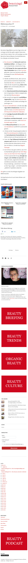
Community (8, 21)
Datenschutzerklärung (16, 444)
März (4, 480)
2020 (4, 493)
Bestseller (3, 236)
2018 (4, 496)
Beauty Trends (4, 13)
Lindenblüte (19, 236)
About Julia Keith (4, 521)
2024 (3, 486)
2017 (4, 498)
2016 (4, 500)
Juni (4, 475)
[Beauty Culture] (14, 392)
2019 (4, 495)
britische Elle (22, 99)
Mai (4, 476)
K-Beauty (14, 236)
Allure (13, 83)
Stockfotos (23, 237)
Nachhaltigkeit (3, 237)
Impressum (3, 517)
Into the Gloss (8, 116)
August (5, 466)
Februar (5, 481)
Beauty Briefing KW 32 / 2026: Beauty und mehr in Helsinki (14, 471)
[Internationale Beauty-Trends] (14, 347)
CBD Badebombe (19, 74)
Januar (5, 483)
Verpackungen (8, 239)
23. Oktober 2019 (4, 26)
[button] (5, 231)
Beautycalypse (16, 95)
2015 (4, 501)
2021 (3, 491)
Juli (4, 473)
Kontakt (2, 529)
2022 (3, 490)
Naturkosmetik (16, 21)
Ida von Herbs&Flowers (10, 106)
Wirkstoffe (14, 239)
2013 (4, 505)
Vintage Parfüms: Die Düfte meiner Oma (16, 417)
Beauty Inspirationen (6, 14)
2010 (3, 509)
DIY (11, 236)
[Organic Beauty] (14, 369)
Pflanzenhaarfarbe (17, 237)
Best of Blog (3, 523)
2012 (4, 506)
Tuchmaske (3, 239)
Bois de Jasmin (8, 62)
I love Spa (23, 70)
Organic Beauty (4, 15)
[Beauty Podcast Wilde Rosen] (14, 550)
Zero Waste (18, 239)
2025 (3, 485)
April (4, 478)
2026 (3, 465)
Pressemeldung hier (12, 133)
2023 (3, 488)
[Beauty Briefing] (14, 324)
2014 (4, 503)
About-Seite (12, 298)
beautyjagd (12, 26)
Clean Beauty (7, 236)
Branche (3, 21)
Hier (2, 171)
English (2, 527)
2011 (4, 508)
